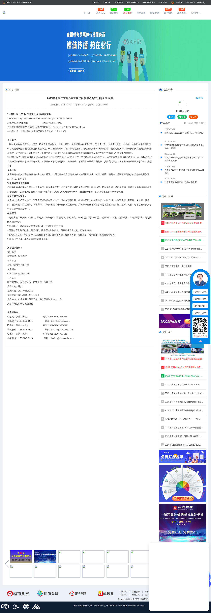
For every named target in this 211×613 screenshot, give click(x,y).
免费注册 (106, 3)
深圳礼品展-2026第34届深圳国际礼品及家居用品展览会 (183, 367)
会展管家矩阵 (148, 3)
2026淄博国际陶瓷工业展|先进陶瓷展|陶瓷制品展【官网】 (185, 146)
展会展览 (127, 12)
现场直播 (141, 12)
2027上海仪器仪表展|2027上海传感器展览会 (183, 427)
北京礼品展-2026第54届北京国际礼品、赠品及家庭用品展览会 (183, 376)
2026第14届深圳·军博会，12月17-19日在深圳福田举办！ (183, 445)
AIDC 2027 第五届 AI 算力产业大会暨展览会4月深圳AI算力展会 (183, 257)
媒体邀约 (149, 594)
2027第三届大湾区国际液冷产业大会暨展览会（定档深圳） (183, 275)
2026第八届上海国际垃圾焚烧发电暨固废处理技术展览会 (183, 359)
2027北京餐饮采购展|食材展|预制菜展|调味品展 (183, 292)
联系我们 (195, 12)
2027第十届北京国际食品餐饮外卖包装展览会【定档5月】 (183, 283)
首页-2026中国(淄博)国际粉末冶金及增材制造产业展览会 (184, 159)
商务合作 (149, 591)
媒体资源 (168, 12)
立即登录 (95, 3)
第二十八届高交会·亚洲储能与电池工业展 (182, 300)
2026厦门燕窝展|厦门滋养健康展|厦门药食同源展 (183, 402)
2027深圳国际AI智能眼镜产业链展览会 (181, 384)
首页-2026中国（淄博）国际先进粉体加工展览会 (184, 171)
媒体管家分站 (132, 3)
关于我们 (162, 3)
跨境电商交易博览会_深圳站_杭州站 (181, 182)
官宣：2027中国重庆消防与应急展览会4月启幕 (183, 231)
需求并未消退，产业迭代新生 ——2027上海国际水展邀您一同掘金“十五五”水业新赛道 (183, 419)
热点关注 (136, 594)
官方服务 (118, 3)
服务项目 (181, 12)
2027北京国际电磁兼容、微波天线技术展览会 (183, 393)
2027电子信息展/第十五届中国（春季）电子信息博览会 (183, 436)
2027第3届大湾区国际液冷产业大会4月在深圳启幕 (183, 249)
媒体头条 (100, 12)
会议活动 (114, 12)
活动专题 (154, 12)
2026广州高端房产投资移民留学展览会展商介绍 (183, 223)
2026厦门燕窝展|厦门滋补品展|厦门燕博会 (182, 410)
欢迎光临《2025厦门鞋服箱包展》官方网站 (184, 133)
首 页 (87, 12)
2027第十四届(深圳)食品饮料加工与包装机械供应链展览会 (183, 240)
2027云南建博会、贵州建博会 (177, 266)
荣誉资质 (136, 591)
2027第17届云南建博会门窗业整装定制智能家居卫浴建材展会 (183, 309)
